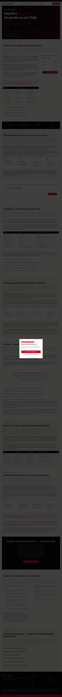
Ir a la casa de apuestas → (31, 351)
